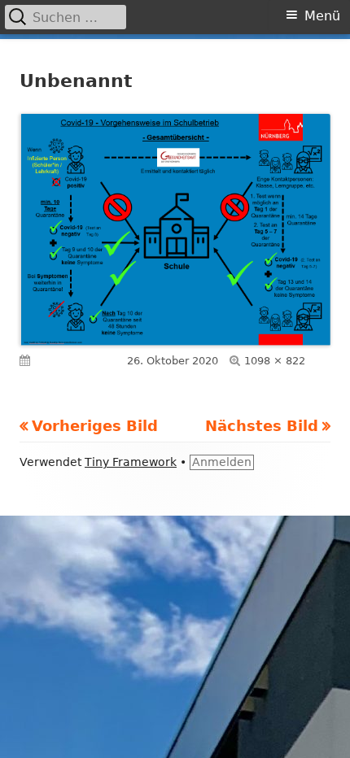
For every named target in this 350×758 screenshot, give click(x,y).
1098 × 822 (274, 361)
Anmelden (222, 461)
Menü (322, 16)
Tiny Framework (131, 461)
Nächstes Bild (261, 425)
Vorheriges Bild (95, 425)
